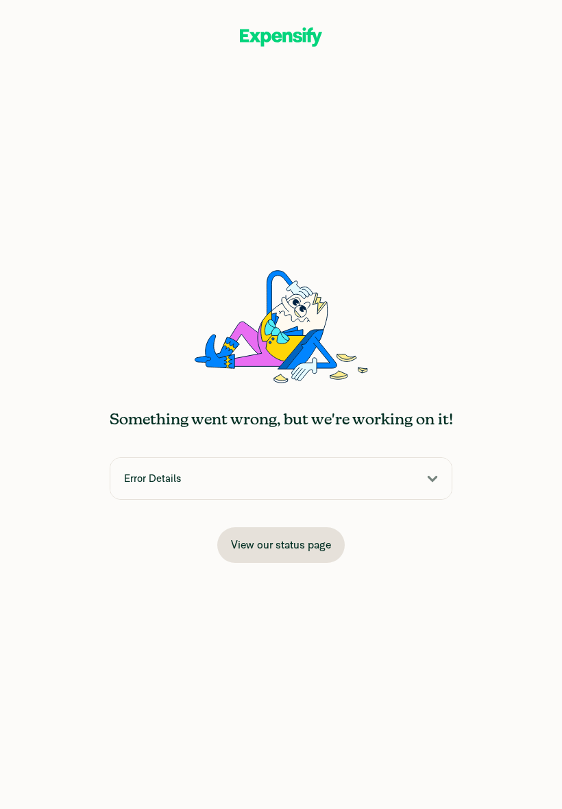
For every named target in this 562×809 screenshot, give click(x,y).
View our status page (281, 544)
